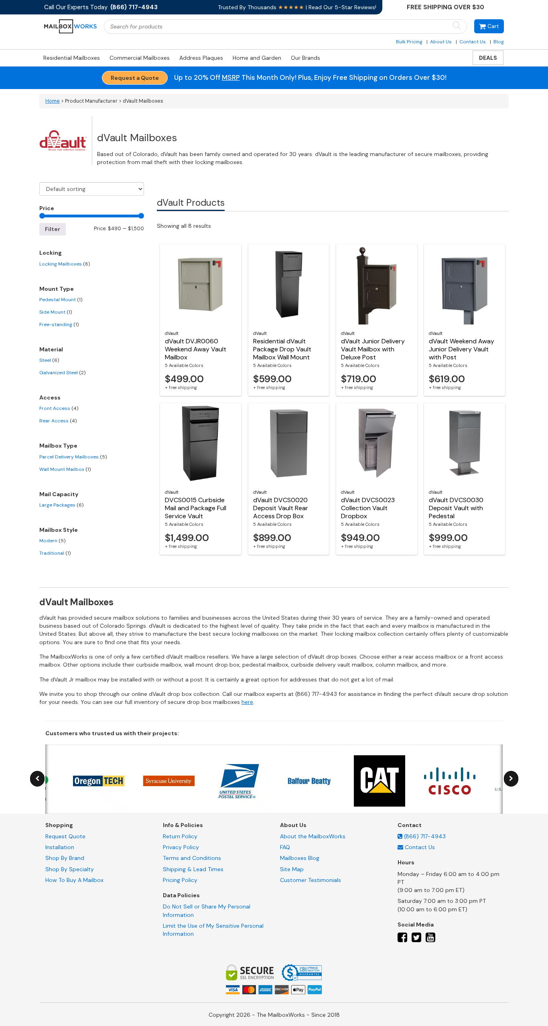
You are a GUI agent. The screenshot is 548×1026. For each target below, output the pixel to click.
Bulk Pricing (409, 42)
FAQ (285, 847)
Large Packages (61, 505)
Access (50, 397)
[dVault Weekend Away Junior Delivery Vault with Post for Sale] (464, 284)
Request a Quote (135, 77)
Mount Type (56, 288)
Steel (49, 360)
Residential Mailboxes (71, 57)
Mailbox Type (58, 445)
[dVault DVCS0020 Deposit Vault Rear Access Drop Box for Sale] (288, 443)
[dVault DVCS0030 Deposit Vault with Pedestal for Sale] (464, 443)
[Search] (456, 26)
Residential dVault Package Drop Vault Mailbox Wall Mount (282, 349)
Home (52, 101)
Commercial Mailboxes (140, 57)
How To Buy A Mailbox (74, 880)
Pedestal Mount (60, 299)
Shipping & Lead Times (193, 869)
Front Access (58, 408)
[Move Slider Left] (37, 779)
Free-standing (59, 324)
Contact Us (472, 42)
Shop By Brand (64, 858)
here (247, 702)
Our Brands (305, 57)
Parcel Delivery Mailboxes (73, 457)
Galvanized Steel (62, 372)
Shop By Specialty (69, 869)
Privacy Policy (181, 847)
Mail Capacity (58, 494)
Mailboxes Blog (299, 858)
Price (46, 208)
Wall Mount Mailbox (65, 469)
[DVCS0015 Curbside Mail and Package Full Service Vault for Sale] (200, 443)
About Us (441, 42)
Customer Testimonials (310, 880)
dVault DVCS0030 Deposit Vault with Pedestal (456, 508)
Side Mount (55, 312)
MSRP (231, 77)
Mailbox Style (58, 529)
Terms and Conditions (192, 858)
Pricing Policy (180, 880)
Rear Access (58, 421)
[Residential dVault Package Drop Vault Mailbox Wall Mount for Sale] (288, 284)
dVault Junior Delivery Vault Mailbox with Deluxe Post (373, 349)
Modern (52, 540)
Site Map (292, 869)
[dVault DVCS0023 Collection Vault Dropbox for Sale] (376, 443)
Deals (488, 57)
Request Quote (65, 836)
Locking (50, 252)
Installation (59, 847)
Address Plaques (201, 57)
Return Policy (180, 836)
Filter (52, 229)
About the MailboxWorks (312, 836)
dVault (172, 333)
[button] (489, 26)
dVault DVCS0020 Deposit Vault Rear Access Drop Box (280, 508)
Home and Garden (257, 57)
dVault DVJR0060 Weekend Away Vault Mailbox (195, 349)
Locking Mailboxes (64, 264)
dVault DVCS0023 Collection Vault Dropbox (368, 508)
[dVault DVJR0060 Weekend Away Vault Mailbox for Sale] (200, 284)
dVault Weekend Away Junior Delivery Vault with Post (461, 349)
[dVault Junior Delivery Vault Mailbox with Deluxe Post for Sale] (376, 284)
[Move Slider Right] (511, 779)
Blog (498, 42)
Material (51, 349)
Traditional (55, 553)
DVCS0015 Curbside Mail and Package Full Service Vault (195, 508)
